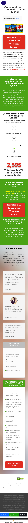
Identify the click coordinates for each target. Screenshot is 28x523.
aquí (21, 509)
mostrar (18, 18)
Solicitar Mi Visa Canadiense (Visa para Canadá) (14, 522)
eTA (6, 507)
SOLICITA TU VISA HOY (14, 464)
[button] (3, 3)
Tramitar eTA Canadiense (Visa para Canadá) (14, 42)
